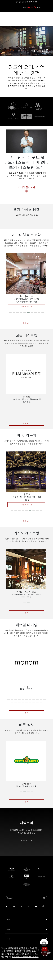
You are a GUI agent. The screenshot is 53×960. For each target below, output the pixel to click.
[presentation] (5, 163)
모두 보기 (26, 323)
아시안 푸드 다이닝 (26, 591)
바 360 (26, 494)
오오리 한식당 (26, 296)
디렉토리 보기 (26, 840)
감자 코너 (26, 783)
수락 (44, 949)
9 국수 (26, 396)
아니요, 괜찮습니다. (46, 954)
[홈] (32, 7)
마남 (26, 686)
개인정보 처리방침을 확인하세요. (25, 956)
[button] (10, 312)
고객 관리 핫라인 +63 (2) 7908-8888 (26, 2)
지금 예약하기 (26, 306)
